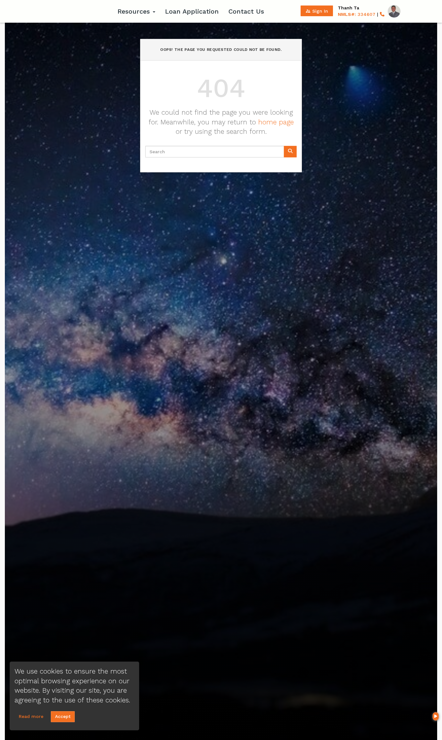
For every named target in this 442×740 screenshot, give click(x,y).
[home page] (72, 11)
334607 (356, 14)
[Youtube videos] (436, 716)
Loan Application (192, 11)
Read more (31, 716)
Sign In (316, 11)
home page (276, 122)
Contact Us (246, 11)
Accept (63, 716)
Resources (134, 11)
